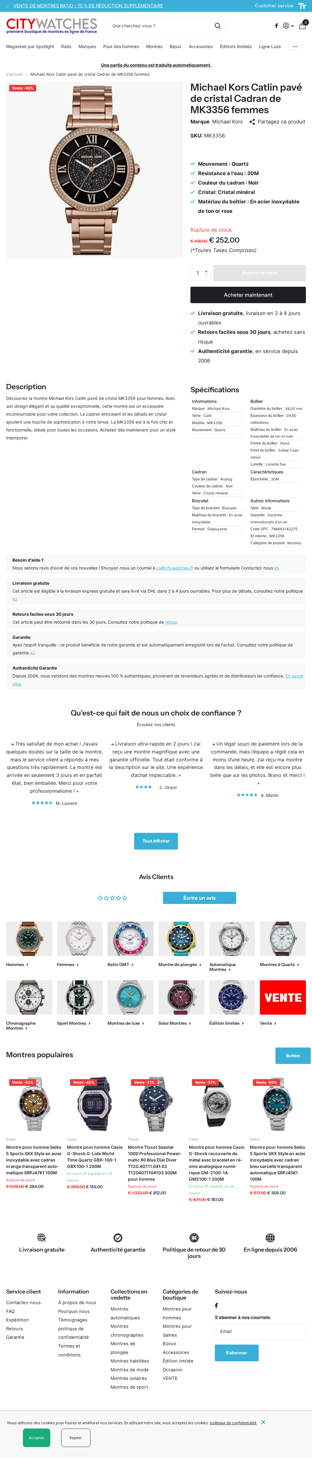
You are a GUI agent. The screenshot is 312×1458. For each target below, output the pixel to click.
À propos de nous (77, 1302)
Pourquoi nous (74, 1311)
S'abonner (237, 1352)
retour (171, 622)
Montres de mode (130, 1370)
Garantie (15, 1337)
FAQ (10, 1311)
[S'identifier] (288, 26)
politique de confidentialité (233, 1422)
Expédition (17, 1320)
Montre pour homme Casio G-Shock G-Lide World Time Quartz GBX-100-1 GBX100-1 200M (95, 1157)
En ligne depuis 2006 (270, 1249)
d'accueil (14, 74)
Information (73, 1291)
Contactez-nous (23, 1302)
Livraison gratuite (42, 1249)
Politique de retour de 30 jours (194, 1252)
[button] (207, 267)
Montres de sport (129, 1387)
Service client (23, 1291)
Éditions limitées (236, 46)
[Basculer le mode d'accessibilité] (302, 6)
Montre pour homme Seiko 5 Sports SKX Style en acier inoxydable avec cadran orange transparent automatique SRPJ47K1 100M (34, 1160)
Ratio (66, 46)
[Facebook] (216, 1305)
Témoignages (72, 1320)
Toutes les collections (30, 47)
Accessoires (176, 1352)
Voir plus (295, 47)
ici (276, 567)
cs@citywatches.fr (174, 567)
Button (293, 1055)
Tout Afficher (156, 840)
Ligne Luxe (270, 46)
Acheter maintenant (248, 295)
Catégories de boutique (180, 1294)
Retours (14, 1329)
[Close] (282, 1422)
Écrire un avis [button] (199, 898)
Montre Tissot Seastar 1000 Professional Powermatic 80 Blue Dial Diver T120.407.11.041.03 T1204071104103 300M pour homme (155, 1163)
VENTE (170, 1378)
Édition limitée (178, 1361)
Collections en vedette (129, 1294)
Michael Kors (227, 122)
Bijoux (169, 1343)
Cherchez (217, 25)
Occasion (173, 1370)
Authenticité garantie (117, 1249)
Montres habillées (130, 1361)
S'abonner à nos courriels (242, 1317)
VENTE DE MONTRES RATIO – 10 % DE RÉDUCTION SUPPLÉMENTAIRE (88, 6)
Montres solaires (129, 1378)
